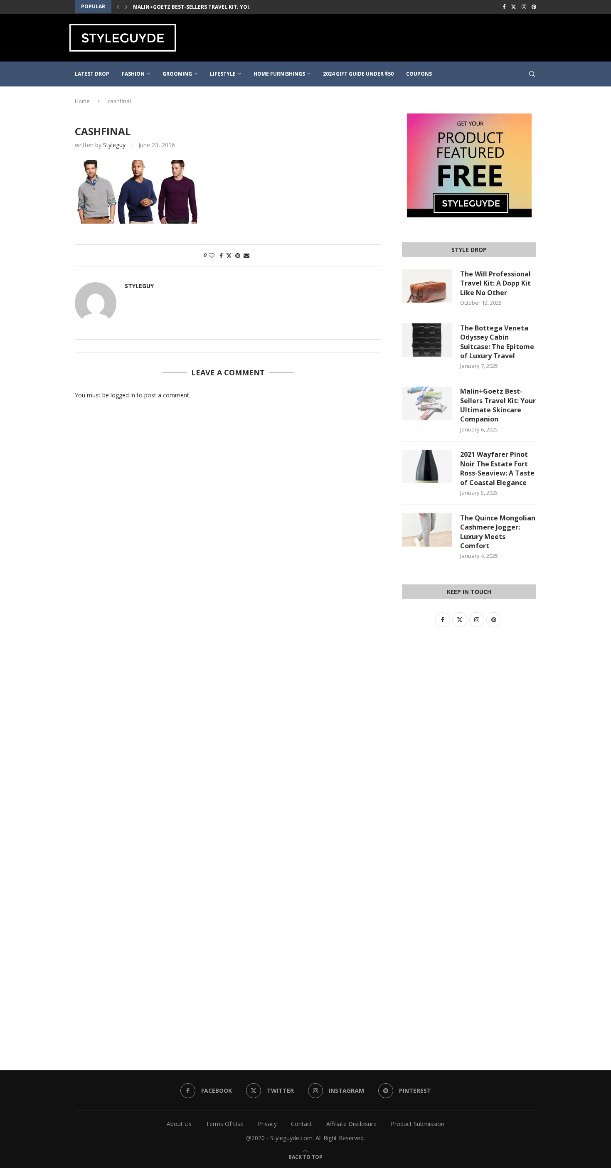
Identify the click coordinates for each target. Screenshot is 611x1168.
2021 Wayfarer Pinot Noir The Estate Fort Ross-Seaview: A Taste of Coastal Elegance (497, 468)
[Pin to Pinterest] (237, 255)
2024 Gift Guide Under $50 (358, 73)
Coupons (419, 73)
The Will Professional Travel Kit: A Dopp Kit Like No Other (495, 283)
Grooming (177, 73)
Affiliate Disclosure (351, 1124)
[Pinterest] (534, 6)
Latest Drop (92, 73)
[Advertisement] (391, 36)
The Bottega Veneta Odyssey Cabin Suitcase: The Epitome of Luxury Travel (497, 341)
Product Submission (417, 1124)
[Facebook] (504, 6)
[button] (118, 6)
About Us (179, 1124)
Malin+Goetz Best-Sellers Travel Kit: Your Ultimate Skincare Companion (237, 6)
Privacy (267, 1124)
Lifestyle (223, 73)
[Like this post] (211, 255)
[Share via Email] (246, 255)
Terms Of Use (225, 1124)
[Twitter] (513, 6)
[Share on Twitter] (229, 255)
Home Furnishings (279, 73)
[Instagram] (524, 6)
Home (82, 101)
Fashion (133, 73)
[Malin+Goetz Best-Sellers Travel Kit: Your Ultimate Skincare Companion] (427, 403)
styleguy (114, 145)
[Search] (532, 74)
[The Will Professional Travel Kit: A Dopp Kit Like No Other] (427, 286)
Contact (301, 1124)
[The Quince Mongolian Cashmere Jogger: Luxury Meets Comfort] (427, 530)
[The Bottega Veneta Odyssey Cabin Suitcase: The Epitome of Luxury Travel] (427, 340)
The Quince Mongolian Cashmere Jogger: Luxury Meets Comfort (497, 531)
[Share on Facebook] (221, 255)
